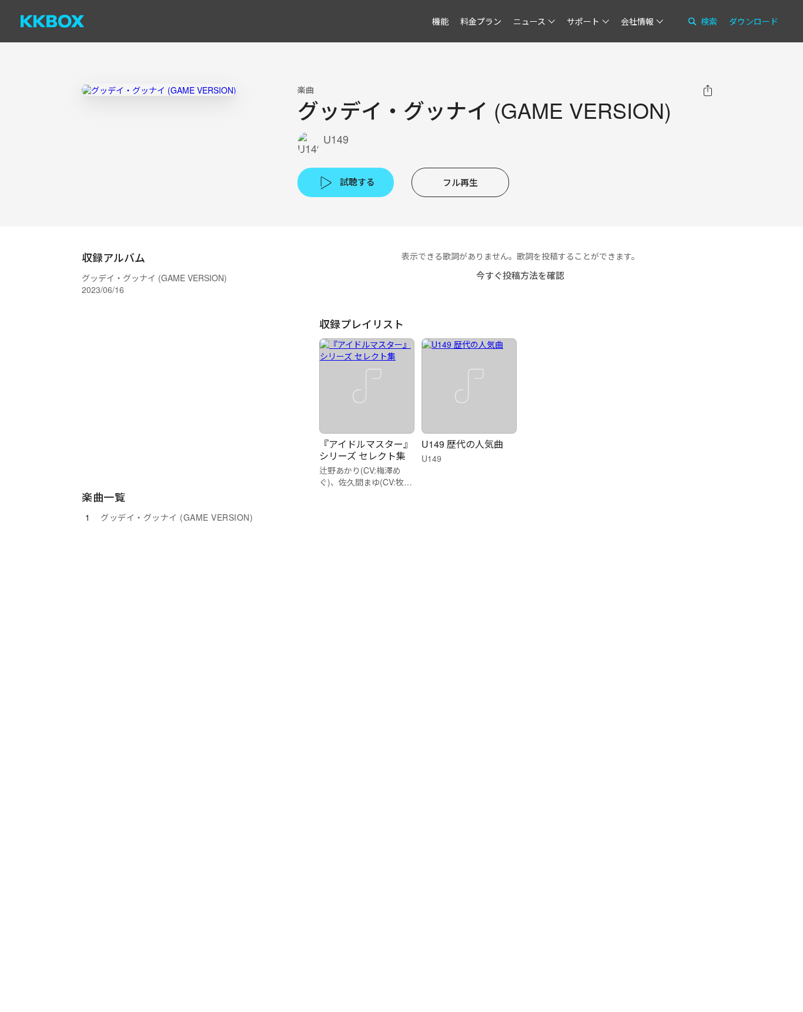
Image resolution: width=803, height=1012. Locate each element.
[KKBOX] (52, 21)
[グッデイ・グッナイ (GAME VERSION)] (159, 90)
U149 (336, 139)
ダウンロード (753, 21)
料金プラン (480, 21)
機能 (440, 21)
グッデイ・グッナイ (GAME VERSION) (177, 517)
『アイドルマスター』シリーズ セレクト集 (366, 449)
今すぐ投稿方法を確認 (520, 275)
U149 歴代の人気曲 (462, 444)
